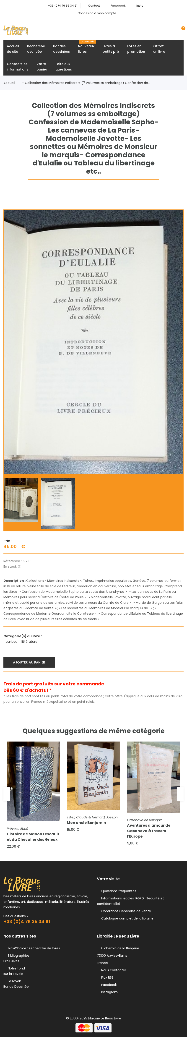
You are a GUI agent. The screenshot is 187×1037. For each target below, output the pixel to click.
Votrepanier (41, 67)
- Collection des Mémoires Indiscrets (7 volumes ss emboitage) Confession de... (86, 83)
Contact (94, 5)
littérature (29, 641)
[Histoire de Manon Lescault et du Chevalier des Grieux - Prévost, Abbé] (33, 781)
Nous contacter (112, 970)
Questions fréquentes (117, 891)
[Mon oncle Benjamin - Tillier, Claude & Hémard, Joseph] (93, 776)
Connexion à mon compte (97, 13)
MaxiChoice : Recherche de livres (33, 948)
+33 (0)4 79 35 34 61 (62, 5)
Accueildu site (13, 49)
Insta (139, 5)
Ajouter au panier (29, 662)
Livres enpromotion (136, 49)
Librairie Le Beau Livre (104, 1018)
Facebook (118, 5)
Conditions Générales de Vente (125, 911)
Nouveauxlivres (86, 47)
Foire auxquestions (63, 67)
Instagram (108, 992)
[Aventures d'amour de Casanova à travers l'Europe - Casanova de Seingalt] (153, 777)
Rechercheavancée (36, 49)
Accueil (9, 83)
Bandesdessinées (61, 49)
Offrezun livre (159, 49)
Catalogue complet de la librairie (126, 918)
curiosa (12, 641)
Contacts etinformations (17, 67)
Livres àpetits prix (111, 49)
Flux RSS (106, 977)
